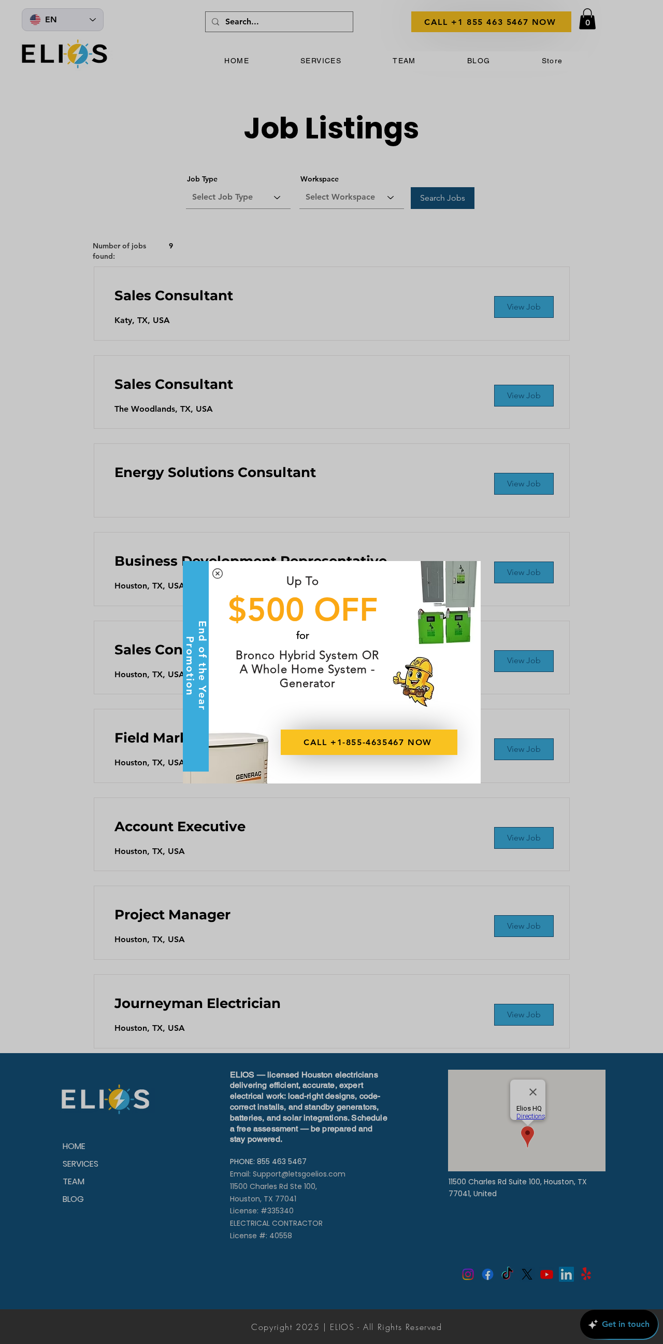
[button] (217, 573)
